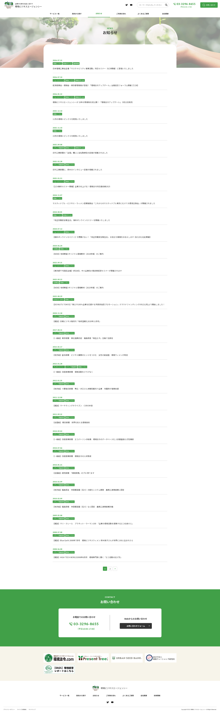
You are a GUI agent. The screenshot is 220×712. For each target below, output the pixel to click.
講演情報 (76, 63)
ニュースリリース (58, 80)
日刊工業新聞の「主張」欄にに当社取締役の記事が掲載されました (80, 152)
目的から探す (77, 13)
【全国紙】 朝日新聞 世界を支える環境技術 (71, 422)
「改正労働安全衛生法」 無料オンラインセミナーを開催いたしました (81, 220)
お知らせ (99, 13)
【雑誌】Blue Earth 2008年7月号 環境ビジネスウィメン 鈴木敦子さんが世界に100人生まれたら (93, 540)
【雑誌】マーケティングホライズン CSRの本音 (73, 405)
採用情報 (157, 695)
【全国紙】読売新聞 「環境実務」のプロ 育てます (73, 473)
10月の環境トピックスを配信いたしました (70, 135)
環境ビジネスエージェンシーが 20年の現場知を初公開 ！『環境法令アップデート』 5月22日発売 (93, 102)
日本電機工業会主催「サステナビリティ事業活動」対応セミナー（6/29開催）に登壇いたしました (93, 68)
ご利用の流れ (121, 13)
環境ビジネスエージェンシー (114, 688)
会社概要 (165, 13)
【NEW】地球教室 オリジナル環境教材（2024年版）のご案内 (78, 253)
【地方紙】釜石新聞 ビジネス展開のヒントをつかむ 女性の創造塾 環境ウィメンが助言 (90, 355)
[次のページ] (115, 569)
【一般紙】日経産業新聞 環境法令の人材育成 (72, 456)
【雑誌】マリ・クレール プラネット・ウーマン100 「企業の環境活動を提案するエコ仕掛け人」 (93, 523)
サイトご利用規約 (21, 709)
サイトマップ (32, 709)
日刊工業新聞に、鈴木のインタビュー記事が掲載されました (77, 169)
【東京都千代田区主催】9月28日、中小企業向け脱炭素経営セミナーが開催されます (87, 270)
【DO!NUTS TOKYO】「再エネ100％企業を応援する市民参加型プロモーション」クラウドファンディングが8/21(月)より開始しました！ (109, 304)
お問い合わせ (210, 5)
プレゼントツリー (58, 367)
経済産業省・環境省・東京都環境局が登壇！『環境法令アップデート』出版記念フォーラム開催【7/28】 (96, 85)
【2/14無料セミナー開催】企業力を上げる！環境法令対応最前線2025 (81, 186)
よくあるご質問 (143, 13)
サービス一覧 (54, 13)
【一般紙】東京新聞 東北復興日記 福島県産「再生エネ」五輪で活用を (83, 338)
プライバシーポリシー (9, 709)
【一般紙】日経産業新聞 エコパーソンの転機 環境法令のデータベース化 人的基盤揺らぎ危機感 (93, 439)
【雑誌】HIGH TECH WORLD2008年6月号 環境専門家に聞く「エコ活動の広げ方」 (87, 557)
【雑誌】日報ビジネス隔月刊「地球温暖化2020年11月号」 (77, 321)
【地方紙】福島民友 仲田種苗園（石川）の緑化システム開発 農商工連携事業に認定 (88, 489)
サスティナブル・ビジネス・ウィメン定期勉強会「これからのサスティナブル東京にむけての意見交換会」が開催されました (104, 203)
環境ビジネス (57, 63)
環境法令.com (67, 63)
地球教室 (56, 249)
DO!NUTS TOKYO (58, 299)
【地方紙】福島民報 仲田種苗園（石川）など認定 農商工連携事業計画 (83, 506)
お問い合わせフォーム (136, 626)
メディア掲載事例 (58, 148)
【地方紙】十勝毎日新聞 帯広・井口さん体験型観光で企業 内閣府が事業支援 (86, 388)
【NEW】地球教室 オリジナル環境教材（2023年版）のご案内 (78, 287)
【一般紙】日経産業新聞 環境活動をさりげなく (73, 371)
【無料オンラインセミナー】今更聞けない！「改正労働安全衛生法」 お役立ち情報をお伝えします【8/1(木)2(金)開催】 (102, 237)
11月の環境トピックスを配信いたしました (70, 119)
